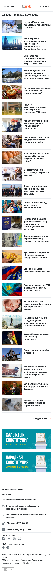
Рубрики (10, 6)
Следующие (40, 418)
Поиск (46, 6)
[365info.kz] (26, 6)
